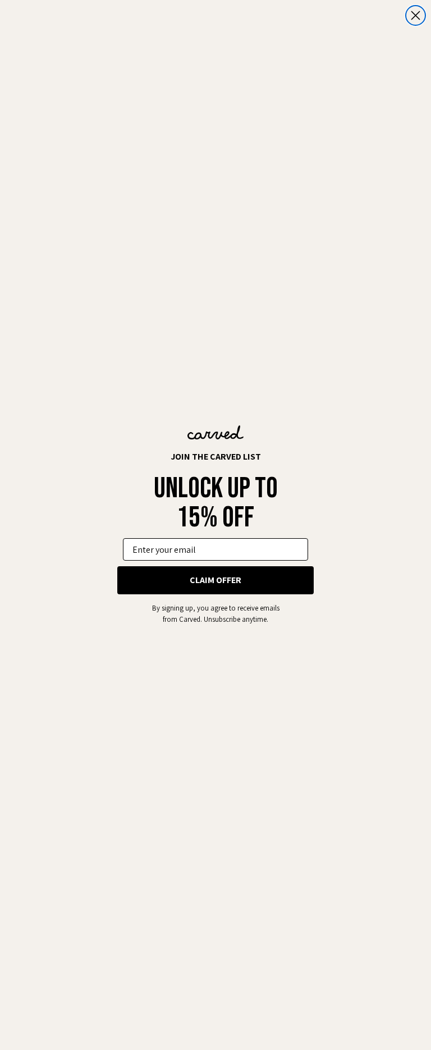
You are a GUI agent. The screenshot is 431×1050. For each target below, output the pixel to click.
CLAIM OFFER (215, 580)
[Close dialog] (415, 15)
